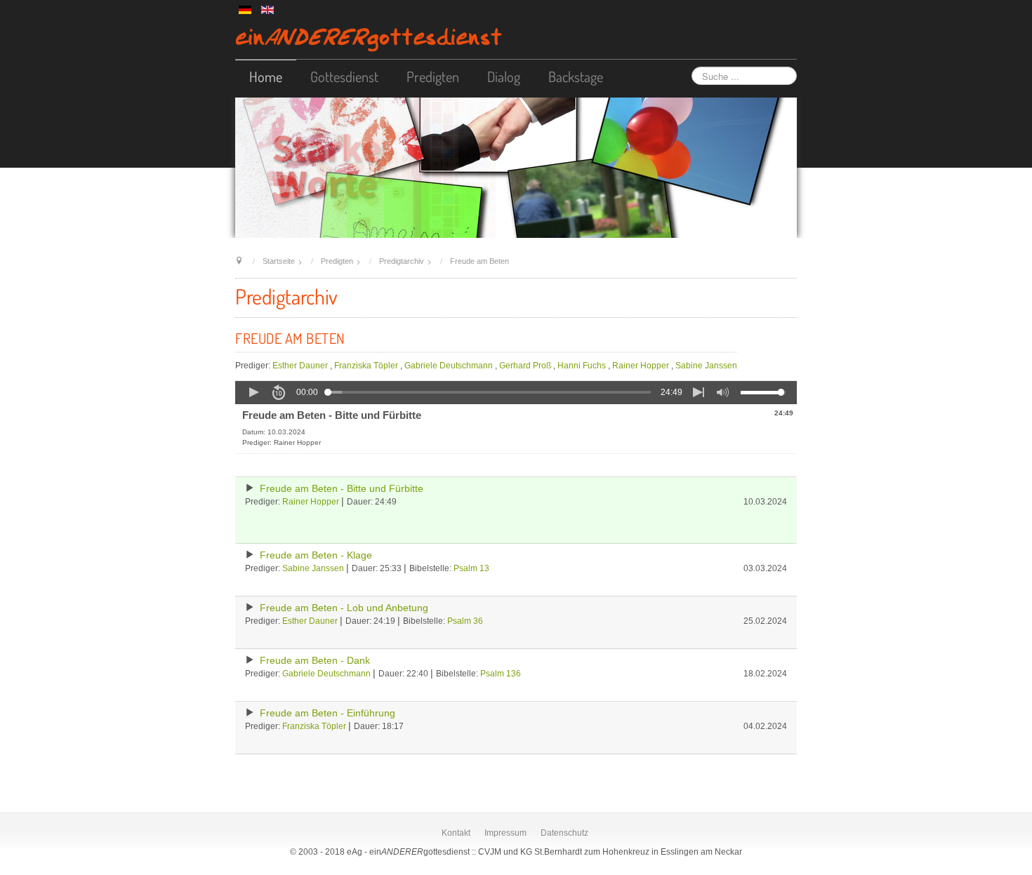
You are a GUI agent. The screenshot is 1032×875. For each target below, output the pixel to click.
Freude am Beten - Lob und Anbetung (344, 608)
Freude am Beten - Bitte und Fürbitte (341, 488)
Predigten (432, 76)
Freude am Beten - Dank (315, 660)
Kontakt (456, 833)
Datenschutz (564, 833)
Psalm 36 (465, 621)
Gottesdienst (344, 76)
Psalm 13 (471, 568)
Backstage (575, 76)
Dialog (503, 76)
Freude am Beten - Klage (316, 555)
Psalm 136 (500, 673)
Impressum (505, 833)
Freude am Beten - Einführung (327, 713)
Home (265, 76)
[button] (253, 392)
